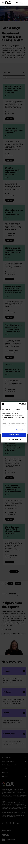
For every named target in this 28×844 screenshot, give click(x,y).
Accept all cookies (14, 434)
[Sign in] (22, 3)
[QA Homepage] (6, 2)
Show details (19, 430)
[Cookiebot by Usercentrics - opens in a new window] (19, 404)
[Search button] (17, 3)
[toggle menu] (25, 3)
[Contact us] (19, 3)
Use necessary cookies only (14, 439)
